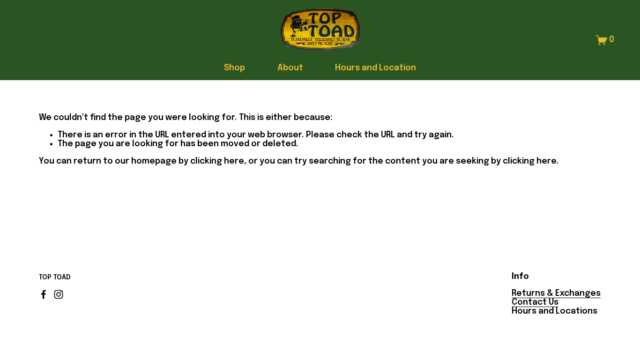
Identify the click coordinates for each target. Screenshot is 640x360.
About (290, 68)
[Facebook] (43, 294)
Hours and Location (375, 68)
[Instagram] (58, 294)
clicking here (217, 161)
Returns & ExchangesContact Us (556, 298)
